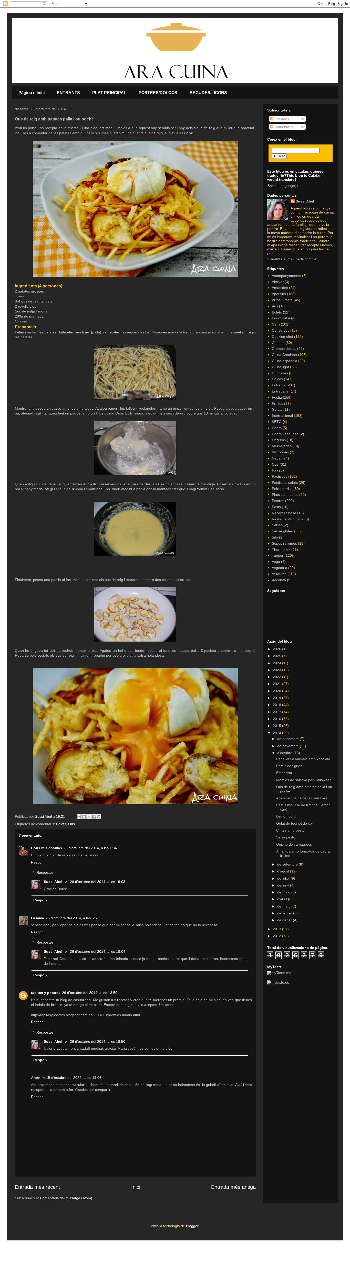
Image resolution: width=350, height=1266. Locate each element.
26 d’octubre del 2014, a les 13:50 (89, 993)
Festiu (277, 397)
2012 (277, 936)
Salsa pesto (285, 837)
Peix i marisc (282, 489)
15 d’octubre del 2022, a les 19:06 (73, 1077)
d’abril (282, 899)
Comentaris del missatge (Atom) (66, 1198)
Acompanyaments (286, 276)
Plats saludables (285, 494)
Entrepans (280, 391)
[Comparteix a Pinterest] (98, 816)
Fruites (277, 403)
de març (284, 906)
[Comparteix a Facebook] (93, 816)
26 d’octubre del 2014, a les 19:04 (97, 951)
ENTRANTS (68, 93)
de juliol (284, 878)
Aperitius (279, 294)
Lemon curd (286, 816)
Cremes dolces (284, 348)
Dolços (277, 379)
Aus (275, 306)
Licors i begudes (285, 434)
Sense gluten (282, 531)
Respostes (45, 873)
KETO (277, 422)
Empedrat (284, 773)
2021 (277, 684)
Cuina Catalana (284, 355)
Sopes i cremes (284, 543)
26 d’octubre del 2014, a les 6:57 (72, 918)
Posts (276, 507)
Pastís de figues (289, 766)
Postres (278, 501)
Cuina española (284, 361)
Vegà (276, 561)
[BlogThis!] (84, 816)
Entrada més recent (37, 1187)
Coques (278, 343)
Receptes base (284, 513)
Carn (276, 324)
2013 (277, 929)
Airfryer (278, 282)
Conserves (280, 330)
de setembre (288, 864)
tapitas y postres (45, 993)
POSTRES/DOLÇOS (158, 93)
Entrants (278, 385)
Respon (37, 862)
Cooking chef (282, 336)
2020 (277, 691)
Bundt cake (281, 318)
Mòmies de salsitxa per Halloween (304, 780)
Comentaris (283, 127)
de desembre (288, 739)
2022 (277, 677)
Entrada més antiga (233, 1187)
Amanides (280, 288)
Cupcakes (280, 373)
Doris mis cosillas (46, 848)
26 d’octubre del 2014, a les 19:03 (97, 882)
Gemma (37, 918)
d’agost (283, 871)
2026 (277, 649)
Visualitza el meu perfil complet (292, 259)
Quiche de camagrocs (294, 844)
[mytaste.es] (278, 982)
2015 (277, 726)
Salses (277, 525)
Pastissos (279, 476)
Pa (274, 470)
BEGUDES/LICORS (208, 93)
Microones (280, 452)
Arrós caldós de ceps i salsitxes (301, 798)
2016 (277, 719)
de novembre (288, 746)
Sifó (275, 537)
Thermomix (281, 549)
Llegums (279, 440)
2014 (277, 733)
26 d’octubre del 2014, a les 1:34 (90, 848)
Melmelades (282, 446)
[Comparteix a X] (88, 816)
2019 (277, 698)
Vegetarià (279, 568)
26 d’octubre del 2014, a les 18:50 (97, 1041)
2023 (277, 670)
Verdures (279, 574)
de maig (284, 892)
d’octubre (285, 753)
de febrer (285, 913)
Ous (71, 824)
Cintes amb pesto (290, 830)
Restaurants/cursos (287, 519)
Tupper (277, 555)
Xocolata (279, 580)
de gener (285, 920)
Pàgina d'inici (31, 93)
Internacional (282, 415)
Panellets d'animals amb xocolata (303, 759)
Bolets (61, 824)
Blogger (192, 1226)
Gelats (277, 409)
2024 (277, 663)
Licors (277, 428)
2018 (277, 705)
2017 (277, 712)
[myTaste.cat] (279, 973)
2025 (277, 656)
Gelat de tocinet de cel (294, 823)
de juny (283, 885)
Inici (135, 1187)
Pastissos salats (285, 482)
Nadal (276, 458)
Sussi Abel (53, 882)
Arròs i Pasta (282, 300)
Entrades (281, 119)
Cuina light (280, 367)
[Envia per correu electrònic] (79, 816)
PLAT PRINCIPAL (109, 93)
